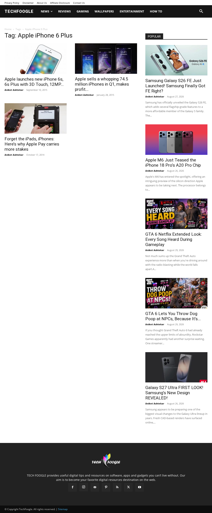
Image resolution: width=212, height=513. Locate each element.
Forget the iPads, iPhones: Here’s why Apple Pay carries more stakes (32, 144)
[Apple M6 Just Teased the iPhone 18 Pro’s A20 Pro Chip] (176, 139)
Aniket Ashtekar (14, 89)
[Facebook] (72, 487)
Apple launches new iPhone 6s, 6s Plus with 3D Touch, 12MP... (34, 82)
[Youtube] (139, 487)
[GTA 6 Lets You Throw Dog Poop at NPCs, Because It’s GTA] (176, 293)
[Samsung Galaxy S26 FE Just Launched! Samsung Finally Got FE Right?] (176, 60)
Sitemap (62, 509)
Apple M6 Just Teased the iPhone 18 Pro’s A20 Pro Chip (173, 163)
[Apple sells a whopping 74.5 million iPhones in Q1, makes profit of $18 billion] (106, 58)
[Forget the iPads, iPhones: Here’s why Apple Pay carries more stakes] (36, 118)
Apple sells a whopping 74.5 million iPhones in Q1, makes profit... (102, 84)
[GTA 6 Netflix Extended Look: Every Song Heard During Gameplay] (176, 214)
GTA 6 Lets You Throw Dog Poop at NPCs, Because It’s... (173, 316)
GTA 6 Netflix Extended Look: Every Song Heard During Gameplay (173, 239)
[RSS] (117, 487)
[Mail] (95, 487)
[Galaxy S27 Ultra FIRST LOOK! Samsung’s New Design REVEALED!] (176, 367)
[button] (201, 11)
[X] (128, 487)
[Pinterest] (106, 487)
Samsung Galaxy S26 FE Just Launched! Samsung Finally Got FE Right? (175, 85)
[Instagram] (84, 487)
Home (8, 29)
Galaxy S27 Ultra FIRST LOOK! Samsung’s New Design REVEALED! (174, 392)
